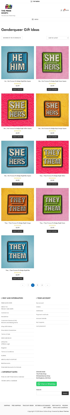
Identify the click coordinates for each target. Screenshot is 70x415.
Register (4, 348)
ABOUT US (4, 307)
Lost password (41, 326)
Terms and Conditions (60, 407)
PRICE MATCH (56, 405)
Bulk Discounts (5, 363)
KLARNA (3, 355)
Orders (38, 307)
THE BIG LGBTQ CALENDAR (9, 381)
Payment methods (42, 314)
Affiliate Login (5, 344)
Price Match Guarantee (8, 330)
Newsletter (4, 317)
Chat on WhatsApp (48, 384)
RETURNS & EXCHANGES (42, 405)
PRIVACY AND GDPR (7, 309)
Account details (41, 318)
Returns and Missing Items (9, 322)
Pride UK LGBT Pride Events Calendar (12, 377)
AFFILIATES (4, 342)
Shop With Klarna (6, 326)
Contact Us (5, 313)
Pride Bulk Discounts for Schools (11, 367)
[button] (35, 19)
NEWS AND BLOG (6, 338)
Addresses (39, 311)
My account (40, 303)
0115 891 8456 (40, 372)
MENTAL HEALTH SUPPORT (9, 359)
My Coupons (40, 322)
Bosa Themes (64, 411)
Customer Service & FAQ (9, 320)
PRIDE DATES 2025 (6, 303)
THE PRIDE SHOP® (6, 11)
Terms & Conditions (7, 352)
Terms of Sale (5, 334)
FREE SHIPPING (16, 405)
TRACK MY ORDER (28, 405)
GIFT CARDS (47, 407)
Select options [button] (17, 89)
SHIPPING (7, 405)
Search (38, 390)
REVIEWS (65, 405)
